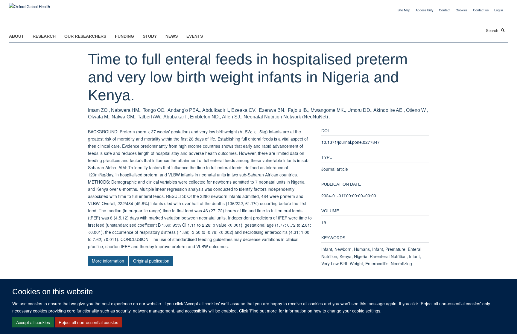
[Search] (503, 30)
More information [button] (108, 261)
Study (150, 36)
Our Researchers (85, 36)
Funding (124, 36)
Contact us (481, 9)
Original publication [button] (151, 261)
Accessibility (425, 9)
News (171, 36)
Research (44, 36)
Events (194, 36)
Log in (498, 9)
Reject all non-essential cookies (88, 322)
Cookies (462, 9)
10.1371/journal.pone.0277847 (350, 142)
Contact (444, 9)
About (16, 36)
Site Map (404, 9)
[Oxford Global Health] (29, 4)
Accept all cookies (33, 322)
